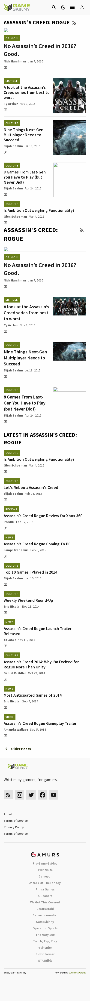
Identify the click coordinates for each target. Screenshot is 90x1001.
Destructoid (45, 909)
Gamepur (45, 876)
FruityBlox (45, 947)
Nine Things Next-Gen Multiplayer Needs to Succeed (23, 134)
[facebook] (42, 795)
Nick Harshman (15, 61)
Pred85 (9, 522)
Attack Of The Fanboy (45, 883)
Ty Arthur (11, 104)
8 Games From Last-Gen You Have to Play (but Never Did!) (25, 177)
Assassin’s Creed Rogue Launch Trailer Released (38, 631)
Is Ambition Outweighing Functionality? (39, 210)
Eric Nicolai (12, 606)
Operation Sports (45, 928)
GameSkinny (45, 922)
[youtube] (54, 795)
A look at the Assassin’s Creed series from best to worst (27, 92)
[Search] (54, 7)
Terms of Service (16, 821)
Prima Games (45, 889)
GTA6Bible (45, 960)
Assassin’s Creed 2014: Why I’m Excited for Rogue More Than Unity (41, 664)
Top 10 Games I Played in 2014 (30, 572)
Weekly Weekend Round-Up (28, 600)
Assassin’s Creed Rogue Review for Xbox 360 (43, 515)
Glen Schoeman (15, 216)
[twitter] (31, 795)
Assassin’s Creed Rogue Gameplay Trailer (40, 723)
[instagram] (19, 795)
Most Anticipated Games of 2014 (33, 695)
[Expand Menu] (72, 7)
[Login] (81, 7)
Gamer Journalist (45, 915)
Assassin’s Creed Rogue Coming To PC (37, 544)
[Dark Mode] (63, 7)
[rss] (8, 795)
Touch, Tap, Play (45, 941)
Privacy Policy (14, 827)
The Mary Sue (45, 935)
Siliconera (45, 896)
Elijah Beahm (13, 146)
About (8, 814)
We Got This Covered (45, 902)
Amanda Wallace (16, 729)
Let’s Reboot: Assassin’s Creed (31, 487)
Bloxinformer (45, 954)
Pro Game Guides (45, 863)
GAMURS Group (77, 972)
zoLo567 (10, 640)
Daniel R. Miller (15, 673)
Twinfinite (45, 870)
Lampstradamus (16, 550)
